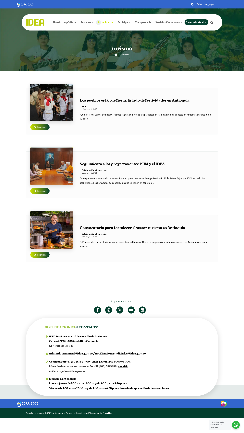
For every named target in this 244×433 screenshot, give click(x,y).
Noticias (86, 106)
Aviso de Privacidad (103, 413)
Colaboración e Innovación (94, 170)
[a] (99, 310)
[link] (25, 4)
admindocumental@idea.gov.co (71, 353)
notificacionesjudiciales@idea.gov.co (120, 353)
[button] (212, 22)
